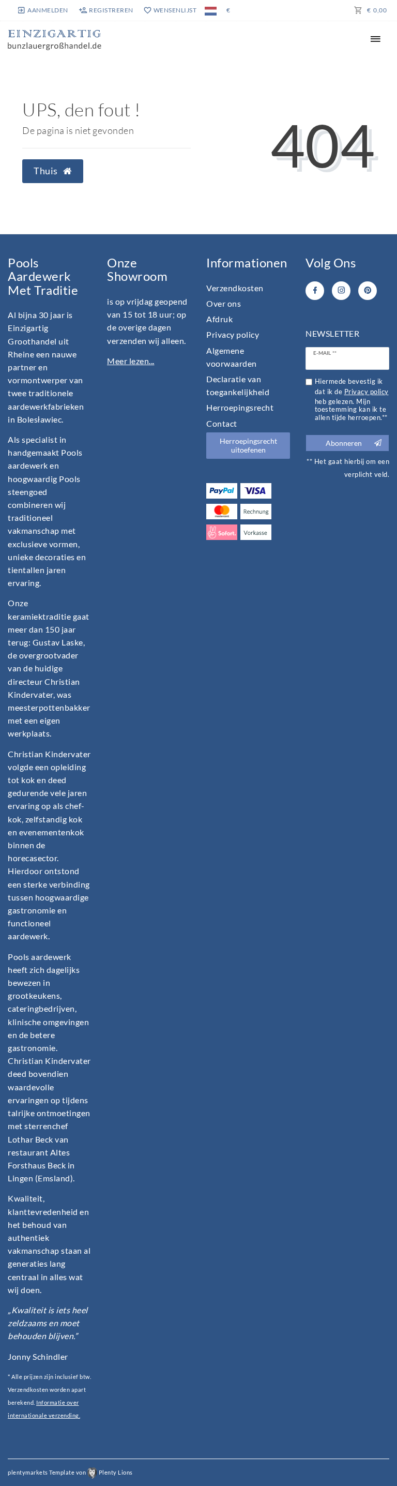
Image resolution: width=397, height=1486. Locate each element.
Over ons (223, 303)
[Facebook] (315, 290)
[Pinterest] (367, 290)
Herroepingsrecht (239, 407)
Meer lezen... (131, 361)
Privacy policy (232, 334)
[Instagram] (341, 290)
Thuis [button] (46, 171)
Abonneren (344, 443)
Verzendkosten (235, 288)
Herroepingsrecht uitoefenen (248, 446)
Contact (221, 423)
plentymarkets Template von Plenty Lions (70, 1472)
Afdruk (219, 319)
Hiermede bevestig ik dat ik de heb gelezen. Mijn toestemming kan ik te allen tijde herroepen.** (352, 400)
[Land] (211, 10)
